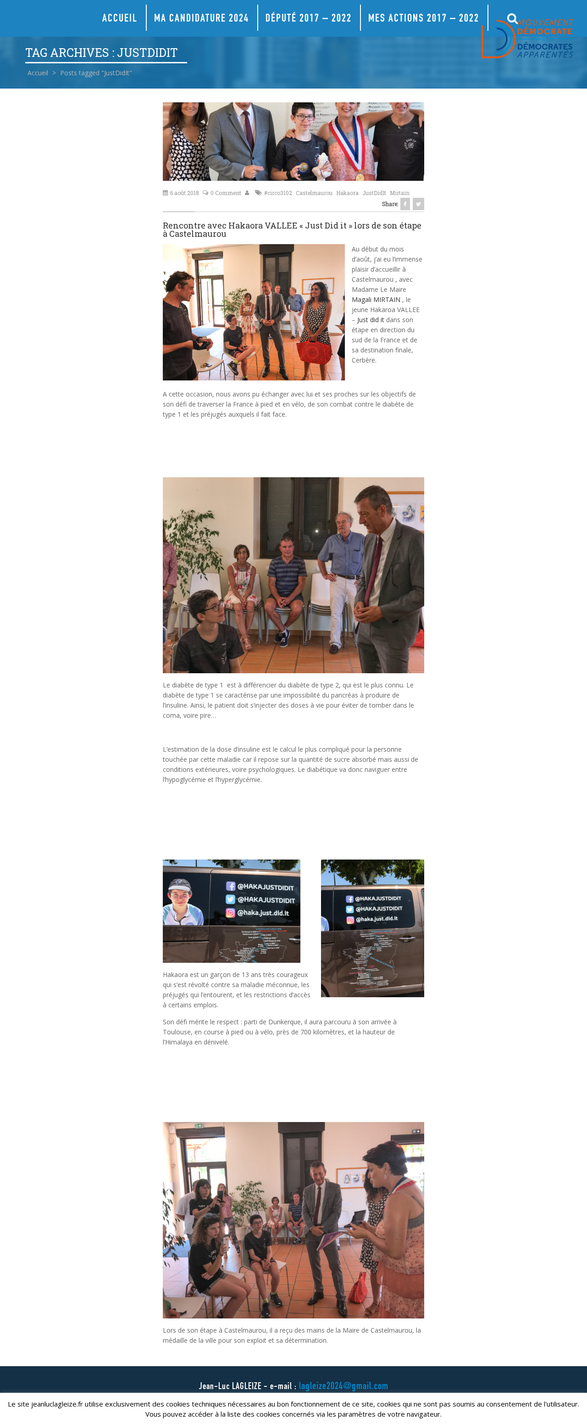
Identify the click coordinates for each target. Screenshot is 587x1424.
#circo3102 (278, 192)
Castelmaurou (314, 192)
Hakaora (347, 192)
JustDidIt (374, 192)
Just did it (370, 319)
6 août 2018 (184, 192)
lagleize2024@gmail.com (343, 1387)
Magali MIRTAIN (376, 299)
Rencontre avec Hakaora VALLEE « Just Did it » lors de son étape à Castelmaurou (292, 229)
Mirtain (400, 192)
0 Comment (225, 192)
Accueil (120, 19)
